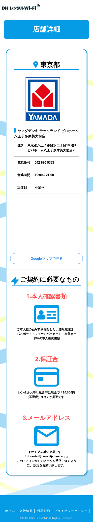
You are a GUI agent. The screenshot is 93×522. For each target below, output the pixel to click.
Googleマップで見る (47, 259)
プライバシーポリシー (71, 511)
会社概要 (26, 511)
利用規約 (43, 511)
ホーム (10, 511)
